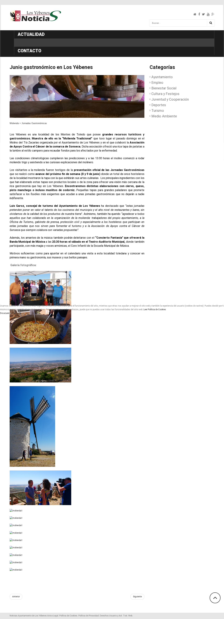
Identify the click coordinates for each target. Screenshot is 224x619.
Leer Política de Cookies (155, 309)
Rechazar (17, 313)
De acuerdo (6, 313)
